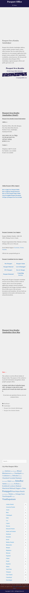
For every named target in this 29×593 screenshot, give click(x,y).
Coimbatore (6, 476)
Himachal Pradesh (10, 528)
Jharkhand (6, 403)
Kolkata (16, 484)
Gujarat (8, 523)
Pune (13, 491)
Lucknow (13, 486)
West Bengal (9, 580)
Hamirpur (19, 478)
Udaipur (13, 496)
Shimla (10, 494)
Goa (7, 520)
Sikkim (7, 566)
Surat (23, 494)
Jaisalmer (13, 481)
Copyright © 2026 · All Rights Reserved (14, 591)
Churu (23, 473)
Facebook (16, 247)
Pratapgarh (7, 491)
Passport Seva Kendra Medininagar (13, 408)
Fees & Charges (20, 270)
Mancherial (5, 488)
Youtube (4, 249)
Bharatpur (15, 471)
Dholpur (20, 475)
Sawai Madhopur (5, 494)
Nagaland (8, 555)
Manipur (8, 547)
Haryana (8, 526)
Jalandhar (19, 481)
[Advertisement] (14, 22)
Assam (7, 509)
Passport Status (20, 263)
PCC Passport (8, 270)
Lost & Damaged (20, 266)
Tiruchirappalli (7, 496)
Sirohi (14, 494)
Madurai (18, 486)
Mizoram (8, 553)
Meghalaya (8, 550)
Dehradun (15, 476)
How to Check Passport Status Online (11, 193)
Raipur (18, 491)
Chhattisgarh (9, 515)
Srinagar (18, 494)
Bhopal (19, 471)
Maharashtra (9, 545)
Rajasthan (8, 563)
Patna (24, 488)
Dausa (11, 475)
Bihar (7, 512)
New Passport (8, 263)
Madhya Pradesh (10, 542)
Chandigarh (17, 473)
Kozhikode (5, 486)
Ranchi (22, 491)
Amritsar (7, 471)
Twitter (22, 247)
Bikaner (12, 473)
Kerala (7, 539)
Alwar (3, 471)
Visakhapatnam (9, 499)
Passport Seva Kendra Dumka (11, 410)
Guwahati (12, 478)
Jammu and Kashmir (11, 531)
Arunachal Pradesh (10, 507)
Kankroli (12, 483)
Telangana (8, 572)
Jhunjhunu (9, 483)
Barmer (11, 471)
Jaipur (9, 481)
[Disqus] (14, 437)
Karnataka (8, 536)
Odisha (7, 558)
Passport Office (14, 1)
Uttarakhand (9, 577)
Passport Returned (8, 274)
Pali (21, 488)
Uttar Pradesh (9, 574)
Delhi (7, 518)
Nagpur (18, 488)
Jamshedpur (7, 406)
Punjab (7, 561)
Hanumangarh (4, 481)
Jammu (4, 484)
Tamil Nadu (9, 569)
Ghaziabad (5, 478)
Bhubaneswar (6, 473)
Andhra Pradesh (10, 504)
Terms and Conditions (17, 586)
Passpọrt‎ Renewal (8, 266)
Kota (20, 483)
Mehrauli (12, 488)
